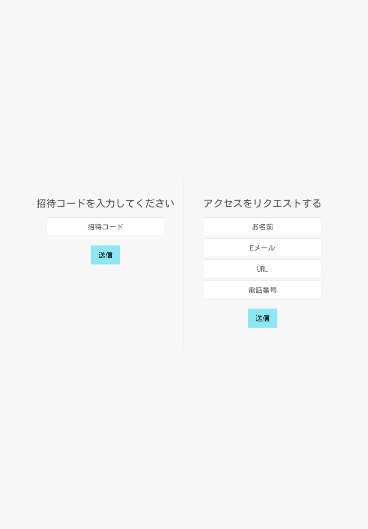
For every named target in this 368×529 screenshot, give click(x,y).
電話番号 (262, 289)
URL (262, 268)
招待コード (105, 226)
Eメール (262, 247)
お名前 (262, 226)
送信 (105, 254)
